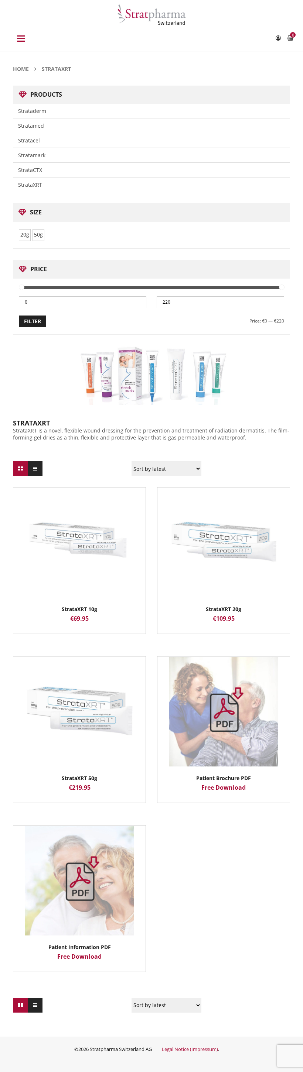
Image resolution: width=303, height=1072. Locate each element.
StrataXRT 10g (79, 609)
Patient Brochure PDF (223, 778)
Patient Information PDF (79, 947)
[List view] (35, 468)
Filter (32, 321)
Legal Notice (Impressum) (190, 1049)
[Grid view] (20, 468)
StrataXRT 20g (223, 609)
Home (21, 68)
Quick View (79, 529)
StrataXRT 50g (79, 778)
